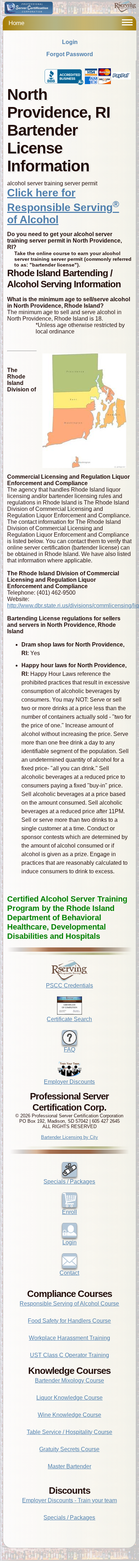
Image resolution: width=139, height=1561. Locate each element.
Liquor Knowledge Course (69, 1398)
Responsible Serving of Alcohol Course (69, 1304)
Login (70, 42)
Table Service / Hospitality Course (69, 1432)
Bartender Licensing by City (69, 1137)
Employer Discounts (69, 1082)
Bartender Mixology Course (69, 1380)
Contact (69, 1273)
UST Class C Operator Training (69, 1355)
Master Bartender (69, 1466)
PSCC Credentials (69, 985)
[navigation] (127, 22)
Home (16, 23)
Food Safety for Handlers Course (69, 1321)
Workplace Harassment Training (69, 1338)
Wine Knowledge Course (69, 1415)
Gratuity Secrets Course (69, 1449)
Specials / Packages (69, 1182)
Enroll (69, 1212)
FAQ (69, 1050)
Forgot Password (69, 54)
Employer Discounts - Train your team (69, 1500)
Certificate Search (69, 1019)
